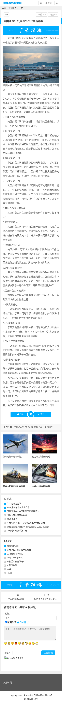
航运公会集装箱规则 (41, 456)
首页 (4, 8)
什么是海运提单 (14, 503)
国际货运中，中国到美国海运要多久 (23, 511)
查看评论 (42, 14)
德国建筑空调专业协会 (13, 456)
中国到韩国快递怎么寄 (17, 530)
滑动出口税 (12, 519)
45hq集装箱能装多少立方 (18, 507)
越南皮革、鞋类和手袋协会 (19, 550)
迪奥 (9, 569)
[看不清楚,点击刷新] (14, 658)
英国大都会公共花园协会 (14, 486)
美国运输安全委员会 (41, 486)
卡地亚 (10, 573)
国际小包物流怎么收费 (17, 515)
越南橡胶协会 (13, 546)
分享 (42, 414)
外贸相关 (12, 8)
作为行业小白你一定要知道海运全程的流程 (26, 523)
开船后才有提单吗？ (16, 561)
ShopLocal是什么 (14, 558)
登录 (49, 3)
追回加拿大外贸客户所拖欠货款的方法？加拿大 (28, 527)
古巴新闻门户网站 (15, 554)
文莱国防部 (12, 565)
